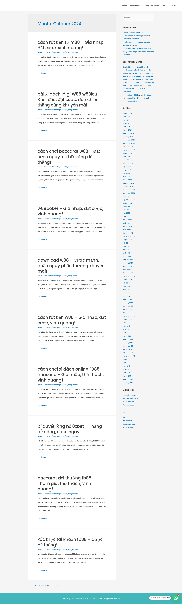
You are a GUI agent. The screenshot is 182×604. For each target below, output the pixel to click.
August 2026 (127, 113)
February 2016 (128, 339)
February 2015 (128, 379)
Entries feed (127, 421)
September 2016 (129, 316)
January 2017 (128, 303)
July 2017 (126, 283)
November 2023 (129, 193)
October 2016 (128, 313)
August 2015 (127, 359)
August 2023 (127, 203)
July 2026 (126, 117)
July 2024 (126, 173)
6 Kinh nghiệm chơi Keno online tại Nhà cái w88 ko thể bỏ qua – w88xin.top (138, 89)
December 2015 (128, 346)
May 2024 (126, 177)
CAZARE (174, 6)
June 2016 (126, 326)
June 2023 (126, 210)
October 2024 (128, 163)
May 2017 (126, 290)
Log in (125, 417)
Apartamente (135, 6)
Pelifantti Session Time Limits (133, 32)
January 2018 (128, 263)
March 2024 (127, 180)
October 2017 (128, 273)
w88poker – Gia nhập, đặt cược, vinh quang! (70, 211)
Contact (165, 6)
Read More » (42, 73)
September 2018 (129, 236)
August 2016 (127, 319)
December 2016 (128, 306)
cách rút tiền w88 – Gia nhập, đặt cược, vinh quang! (72, 320)
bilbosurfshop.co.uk (130, 398)
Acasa (124, 6)
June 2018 (126, 246)
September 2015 (129, 356)
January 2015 (128, 383)
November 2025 (129, 143)
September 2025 (129, 150)
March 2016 (127, 336)
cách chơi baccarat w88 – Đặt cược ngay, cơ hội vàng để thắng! (69, 156)
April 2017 (126, 293)
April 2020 (126, 223)
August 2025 (127, 153)
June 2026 (126, 120)
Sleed (118, 599)
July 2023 (126, 206)
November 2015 (128, 349)
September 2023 (129, 200)
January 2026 (128, 137)
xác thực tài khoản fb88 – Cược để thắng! (70, 542)
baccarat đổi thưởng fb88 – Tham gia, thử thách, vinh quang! (66, 483)
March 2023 (127, 220)
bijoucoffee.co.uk (129, 395)
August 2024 (127, 170)
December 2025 (129, 140)
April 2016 (126, 333)
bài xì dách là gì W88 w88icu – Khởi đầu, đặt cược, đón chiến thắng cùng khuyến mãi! (69, 99)
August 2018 (127, 240)
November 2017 (128, 270)
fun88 (125, 80)
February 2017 (128, 299)
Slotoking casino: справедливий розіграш (137, 48)
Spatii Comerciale (152, 6)
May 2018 (126, 250)
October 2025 (128, 147)
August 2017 (127, 280)
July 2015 (126, 363)
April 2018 (126, 253)
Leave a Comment (45, 52)
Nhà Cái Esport (128, 67)
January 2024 (128, 186)
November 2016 (128, 309)
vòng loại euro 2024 (130, 95)
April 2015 (126, 373)
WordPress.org (128, 427)
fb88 (124, 86)
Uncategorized (59, 52)
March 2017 (127, 296)
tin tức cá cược (128, 402)
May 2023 (126, 213)
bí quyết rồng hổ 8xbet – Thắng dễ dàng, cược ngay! (70, 429)
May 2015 (126, 369)
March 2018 (127, 256)
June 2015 (126, 366)
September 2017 (129, 276)
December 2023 (129, 190)
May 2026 (126, 123)
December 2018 (128, 226)
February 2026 (128, 133)
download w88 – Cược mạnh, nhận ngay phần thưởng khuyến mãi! (71, 265)
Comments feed (129, 424)
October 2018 (128, 233)
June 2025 (126, 160)
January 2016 (128, 343)
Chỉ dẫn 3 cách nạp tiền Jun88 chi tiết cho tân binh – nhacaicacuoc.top (137, 98)
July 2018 (126, 243)
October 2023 (128, 196)
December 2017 (128, 266)
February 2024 (128, 183)
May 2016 (126, 329)
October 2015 (128, 353)
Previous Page (42, 585)
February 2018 (128, 260)
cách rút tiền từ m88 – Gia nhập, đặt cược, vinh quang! (71, 45)
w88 (124, 73)
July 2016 (126, 323)
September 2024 (129, 166)
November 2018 (128, 230)
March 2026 (127, 130)
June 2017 (126, 286)
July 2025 (126, 157)
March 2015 (127, 376)
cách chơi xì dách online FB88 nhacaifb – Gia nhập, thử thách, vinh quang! (71, 374)
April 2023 (126, 216)
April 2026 (126, 127)
